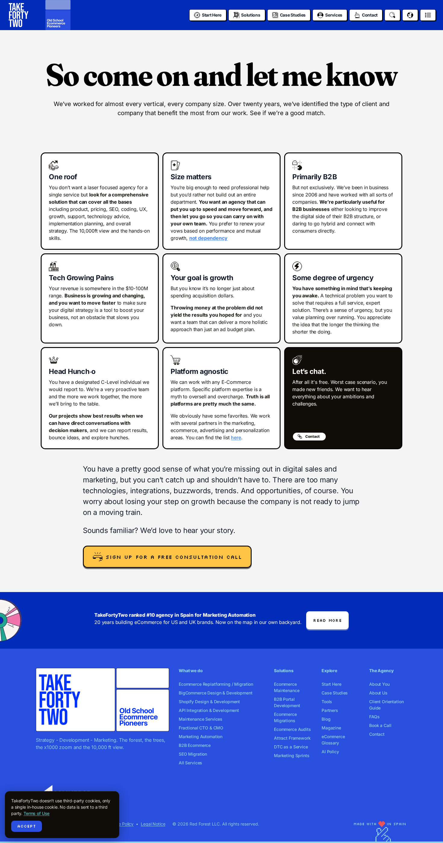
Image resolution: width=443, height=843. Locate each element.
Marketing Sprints (291, 755)
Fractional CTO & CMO (201, 727)
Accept (26, 826)
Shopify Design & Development (209, 701)
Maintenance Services (200, 719)
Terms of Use (36, 813)
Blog (326, 719)
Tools (327, 701)
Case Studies (335, 692)
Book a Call (380, 725)
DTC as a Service (291, 746)
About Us (378, 692)
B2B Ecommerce (195, 745)
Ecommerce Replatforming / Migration (216, 684)
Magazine (331, 727)
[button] (167, 557)
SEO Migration (193, 754)
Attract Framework (292, 738)
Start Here (331, 684)
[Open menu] (428, 15)
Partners (330, 710)
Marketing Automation (200, 736)
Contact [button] (312, 436)
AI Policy (330, 751)
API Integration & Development (209, 710)
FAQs (374, 716)
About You (379, 684)
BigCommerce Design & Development (216, 692)
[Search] (392, 15)
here (236, 437)
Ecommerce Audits (292, 729)
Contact (377, 734)
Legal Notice (153, 823)
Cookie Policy (121, 823)
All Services (190, 762)
